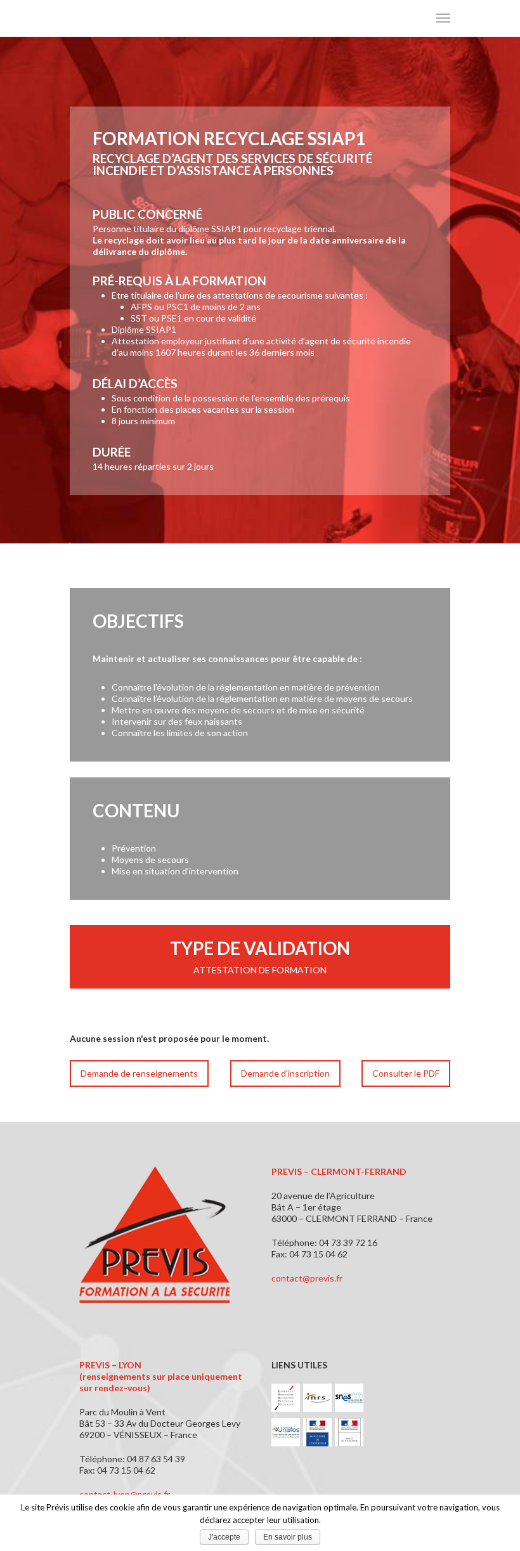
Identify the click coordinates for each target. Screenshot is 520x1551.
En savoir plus (287, 1537)
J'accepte (224, 1537)
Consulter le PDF (405, 1073)
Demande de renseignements (139, 1073)
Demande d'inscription (285, 1073)
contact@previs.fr (306, 1278)
